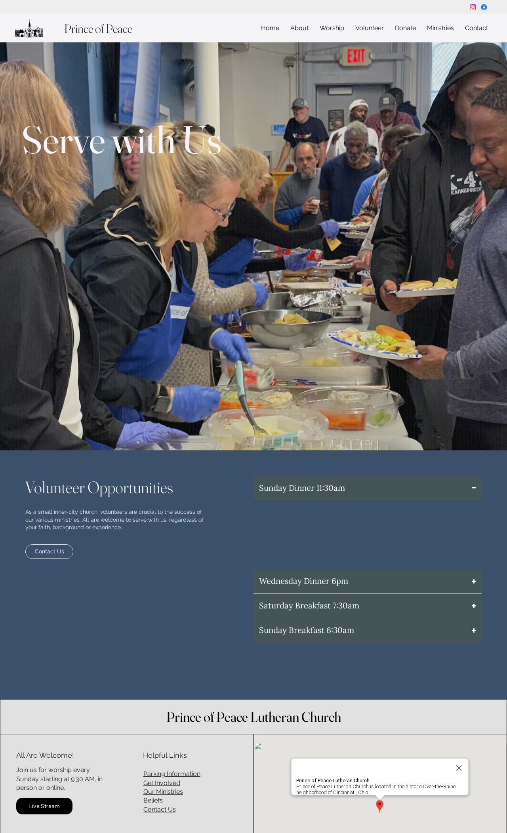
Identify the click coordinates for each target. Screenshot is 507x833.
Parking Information (171, 774)
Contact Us (159, 809)
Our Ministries (163, 791)
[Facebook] (484, 7)
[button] (299, 28)
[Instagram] (473, 7)
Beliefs (153, 800)
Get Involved (161, 783)
